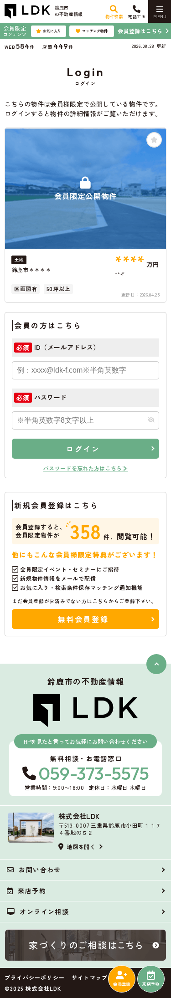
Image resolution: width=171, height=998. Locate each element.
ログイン (83, 448)
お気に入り (52, 30)
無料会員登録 (83, 619)
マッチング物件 (95, 30)
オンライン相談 (44, 911)
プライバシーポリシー (35, 977)
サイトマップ (90, 977)
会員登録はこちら (140, 31)
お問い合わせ (40, 869)
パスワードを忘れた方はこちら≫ (85, 468)
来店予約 (150, 984)
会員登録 (121, 984)
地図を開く (81, 846)
